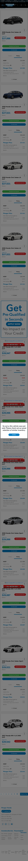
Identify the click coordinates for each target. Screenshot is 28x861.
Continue (14, 434)
